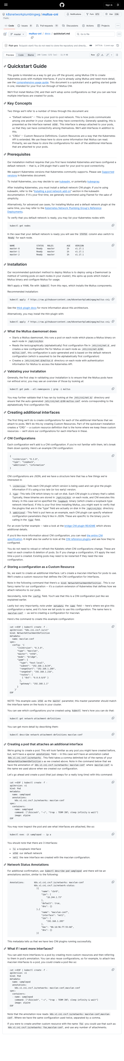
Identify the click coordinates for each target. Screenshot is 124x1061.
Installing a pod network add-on (52, 191)
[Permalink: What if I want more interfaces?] (5, 948)
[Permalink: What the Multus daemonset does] (5, 331)
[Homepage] (62, 4)
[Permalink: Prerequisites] (5, 154)
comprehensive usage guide (32, 82)
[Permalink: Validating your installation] (5, 371)
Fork (94, 14)
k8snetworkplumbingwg (23, 14)
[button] (113, 225)
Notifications (75, 14)
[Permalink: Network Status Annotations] (5, 864)
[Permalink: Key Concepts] (5, 103)
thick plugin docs (26, 307)
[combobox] (96, 34)
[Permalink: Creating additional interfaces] (5, 412)
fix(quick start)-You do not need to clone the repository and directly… (53, 45)
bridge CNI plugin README (79, 525)
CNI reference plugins (78, 539)
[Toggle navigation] (6, 4)
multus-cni (50, 14)
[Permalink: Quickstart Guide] (5, 66)
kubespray (93, 181)
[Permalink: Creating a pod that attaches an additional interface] (5, 744)
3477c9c (99, 45)
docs (47, 33)
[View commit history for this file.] (117, 45)
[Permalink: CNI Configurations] (5, 438)
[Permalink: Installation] (5, 264)
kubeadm (64, 181)
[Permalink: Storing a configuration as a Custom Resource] (5, 567)
